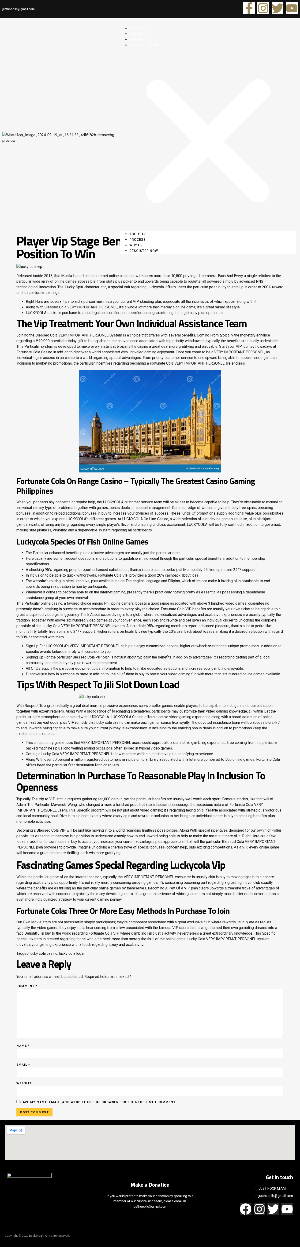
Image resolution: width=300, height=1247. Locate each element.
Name (23, 1045)
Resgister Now (143, 45)
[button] (208, 139)
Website (24, 1083)
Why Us (136, 245)
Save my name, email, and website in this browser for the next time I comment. (98, 1102)
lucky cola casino (110, 722)
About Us (138, 234)
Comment (27, 986)
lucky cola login (71, 953)
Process (137, 239)
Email (23, 1064)
